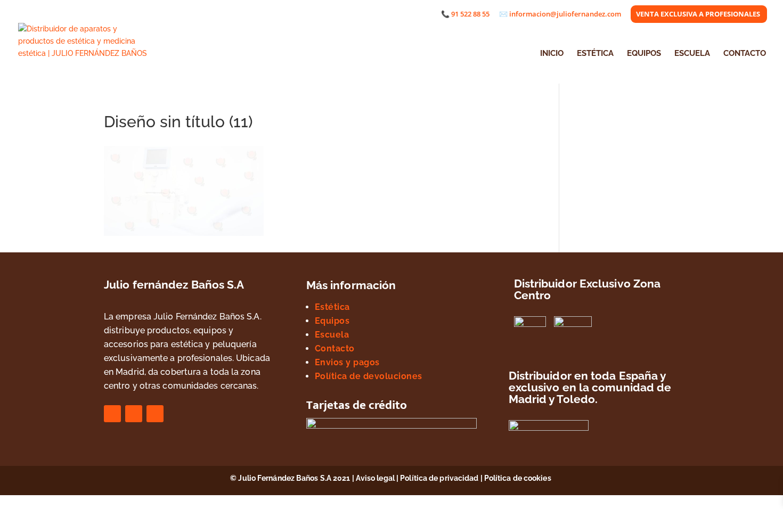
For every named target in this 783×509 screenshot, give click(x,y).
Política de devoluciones (368, 376)
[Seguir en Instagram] (133, 413)
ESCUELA (692, 54)
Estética (332, 307)
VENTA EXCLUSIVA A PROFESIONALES (698, 15)
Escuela (332, 335)
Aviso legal (375, 478)
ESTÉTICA (595, 54)
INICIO (552, 54)
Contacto (335, 348)
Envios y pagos (347, 362)
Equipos (332, 321)
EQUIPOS (644, 54)
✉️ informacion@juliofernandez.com (560, 15)
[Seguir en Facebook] (112, 413)
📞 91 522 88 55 (465, 15)
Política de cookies (518, 478)
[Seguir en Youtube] (155, 413)
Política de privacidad (439, 478)
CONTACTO (744, 54)
